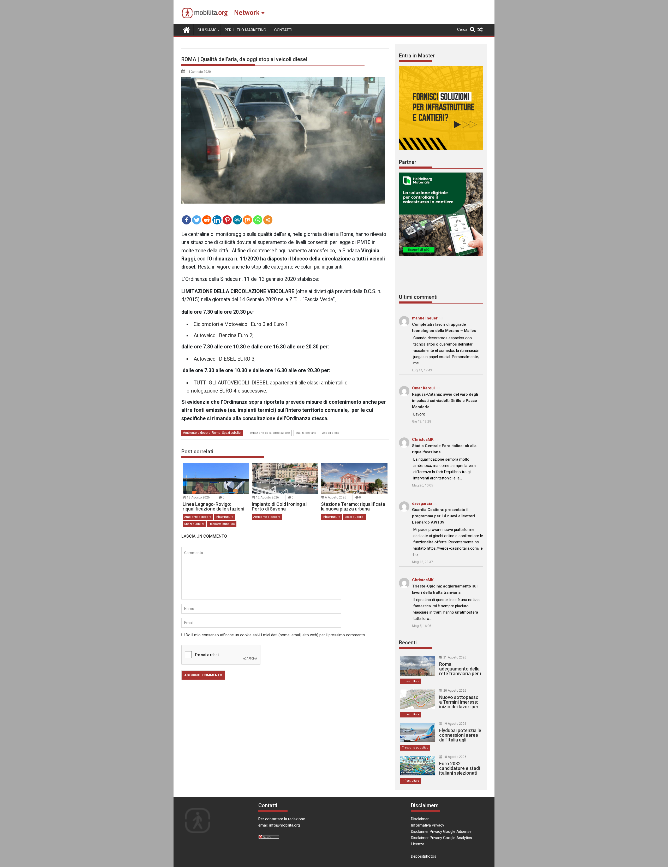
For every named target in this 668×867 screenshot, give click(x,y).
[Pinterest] (227, 219)
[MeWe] (237, 219)
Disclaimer (420, 819)
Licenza (417, 844)
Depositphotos (423, 856)
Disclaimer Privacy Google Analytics (441, 837)
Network (246, 12)
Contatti (283, 30)
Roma (216, 433)
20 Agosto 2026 (454, 690)
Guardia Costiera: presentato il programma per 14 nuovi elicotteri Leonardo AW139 (443, 516)
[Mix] (247, 219)
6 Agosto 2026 (335, 497)
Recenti (408, 642)
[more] (267, 219)
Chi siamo (207, 30)
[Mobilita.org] (186, 29)
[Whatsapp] (257, 219)
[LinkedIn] (217, 219)
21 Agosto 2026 (454, 657)
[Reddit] (206, 219)
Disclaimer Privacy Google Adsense (441, 831)
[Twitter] (196, 219)
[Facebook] (186, 219)
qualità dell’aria (305, 433)
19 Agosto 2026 (454, 724)
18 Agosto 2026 (454, 757)
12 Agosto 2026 (267, 497)
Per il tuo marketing (245, 30)
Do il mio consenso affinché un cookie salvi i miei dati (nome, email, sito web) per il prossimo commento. (276, 635)
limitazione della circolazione (269, 433)
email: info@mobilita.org (279, 825)
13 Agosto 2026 (198, 497)
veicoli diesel (331, 433)
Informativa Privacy (427, 825)
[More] (267, 219)
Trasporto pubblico (221, 524)
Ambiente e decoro (196, 433)
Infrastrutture (224, 517)
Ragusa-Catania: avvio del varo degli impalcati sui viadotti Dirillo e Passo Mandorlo (445, 400)
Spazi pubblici (231, 433)
